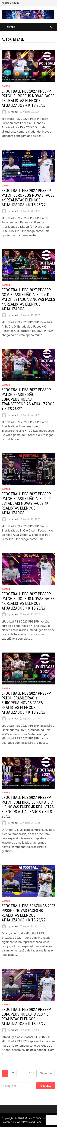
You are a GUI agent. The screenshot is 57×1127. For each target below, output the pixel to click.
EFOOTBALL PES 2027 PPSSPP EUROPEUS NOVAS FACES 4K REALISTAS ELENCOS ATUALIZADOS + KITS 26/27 (26, 1016)
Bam (38, 1122)
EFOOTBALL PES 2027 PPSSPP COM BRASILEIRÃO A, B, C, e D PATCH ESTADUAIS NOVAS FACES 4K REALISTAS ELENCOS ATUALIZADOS (28, 299)
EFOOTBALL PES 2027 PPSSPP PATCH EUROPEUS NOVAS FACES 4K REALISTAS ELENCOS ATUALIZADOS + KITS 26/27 (28, 98)
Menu (11, 27)
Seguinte (46, 1073)
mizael (14, 111)
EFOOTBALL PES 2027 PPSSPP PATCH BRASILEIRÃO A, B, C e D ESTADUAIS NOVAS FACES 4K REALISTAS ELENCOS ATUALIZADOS (27, 503)
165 (31, 1073)
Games (6, 86)
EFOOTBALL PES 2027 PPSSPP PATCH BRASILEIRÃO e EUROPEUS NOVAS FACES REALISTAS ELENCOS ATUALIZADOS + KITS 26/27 (26, 703)
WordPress (23, 1122)
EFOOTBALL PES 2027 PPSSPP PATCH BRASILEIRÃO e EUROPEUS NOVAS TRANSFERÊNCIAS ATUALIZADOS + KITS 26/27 (28, 399)
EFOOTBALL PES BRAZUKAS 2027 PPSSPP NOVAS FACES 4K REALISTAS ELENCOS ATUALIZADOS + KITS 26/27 (28, 913)
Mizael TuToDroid (35, 1118)
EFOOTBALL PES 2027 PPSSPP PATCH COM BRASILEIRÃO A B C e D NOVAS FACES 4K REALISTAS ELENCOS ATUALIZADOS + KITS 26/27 (28, 807)
